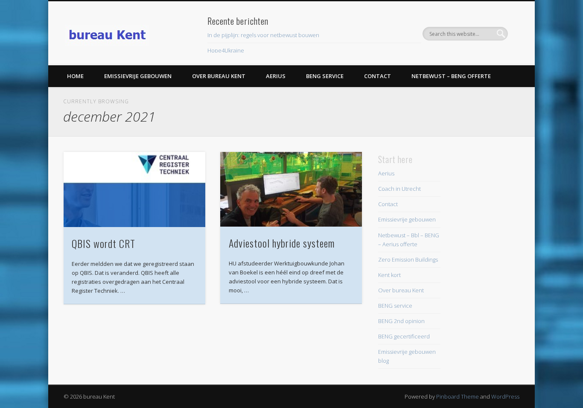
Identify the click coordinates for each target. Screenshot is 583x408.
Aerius (276, 76)
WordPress (505, 396)
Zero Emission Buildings (408, 259)
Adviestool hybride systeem (282, 243)
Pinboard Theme (457, 396)
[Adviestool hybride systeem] (291, 189)
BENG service (325, 76)
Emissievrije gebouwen (138, 76)
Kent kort (389, 275)
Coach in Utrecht (399, 188)
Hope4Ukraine (225, 50)
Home (75, 76)
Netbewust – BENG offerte (451, 76)
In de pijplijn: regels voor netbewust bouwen (263, 35)
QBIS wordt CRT (103, 243)
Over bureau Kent (218, 76)
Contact (377, 76)
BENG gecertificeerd (404, 336)
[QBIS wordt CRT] (134, 189)
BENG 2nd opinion (401, 321)
